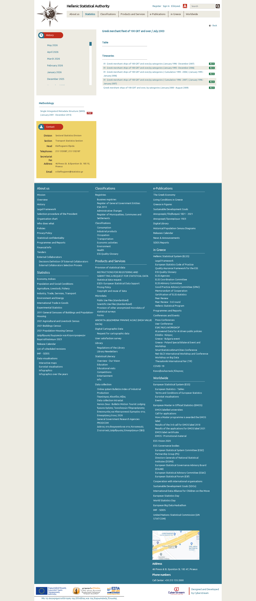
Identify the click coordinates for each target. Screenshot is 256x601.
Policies (41, 228)
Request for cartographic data (113, 333)
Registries (100, 194)
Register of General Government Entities (118, 203)
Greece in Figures (162, 204)
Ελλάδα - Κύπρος (164, 335)
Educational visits (106, 368)
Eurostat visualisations (51, 366)
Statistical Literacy (105, 356)
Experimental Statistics (49, 307)
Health (100, 250)
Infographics (45, 370)
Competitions (104, 372)
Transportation (105, 239)
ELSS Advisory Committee (168, 283)
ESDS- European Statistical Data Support (118, 283)
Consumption (104, 227)
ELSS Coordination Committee (171, 279)
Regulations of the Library (111, 348)
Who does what (45, 223)
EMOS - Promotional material (170, 436)
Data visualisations (47, 358)
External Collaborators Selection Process (60, 265)
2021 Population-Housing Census (55, 330)
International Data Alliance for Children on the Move (181, 490)
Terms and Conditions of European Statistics (178, 393)
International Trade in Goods (52, 303)
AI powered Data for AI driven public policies (178, 331)
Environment (104, 246)
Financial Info (44, 247)
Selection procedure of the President (57, 214)
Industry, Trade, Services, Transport (56, 293)
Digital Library (160, 223)
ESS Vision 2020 (162, 440)
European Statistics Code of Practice (174, 264)
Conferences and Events (166, 315)
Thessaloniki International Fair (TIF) (173, 361)
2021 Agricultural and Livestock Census (58, 321)
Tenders (41, 252)
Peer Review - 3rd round (167, 302)
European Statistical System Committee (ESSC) (179, 450)
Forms (100, 315)
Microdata (100, 295)
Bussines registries (106, 199)
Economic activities (107, 242)
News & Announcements (166, 238)
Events (158, 400)
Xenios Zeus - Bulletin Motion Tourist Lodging (121, 404)
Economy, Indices (46, 279)
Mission (41, 194)
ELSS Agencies (162, 276)
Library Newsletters (107, 351)
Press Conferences (164, 320)
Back (215, 25)
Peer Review (161, 298)
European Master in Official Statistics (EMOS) (177, 405)
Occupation (103, 235)
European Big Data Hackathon (169, 505)
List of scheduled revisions (51, 348)
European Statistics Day (166, 495)
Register (157, 6)
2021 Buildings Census (49, 325)
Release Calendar (46, 344)
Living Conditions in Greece (168, 199)
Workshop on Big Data (167, 357)
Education (102, 364)
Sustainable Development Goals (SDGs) (174, 486)
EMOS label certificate (167, 432)
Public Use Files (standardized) (113, 300)
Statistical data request (109, 279)
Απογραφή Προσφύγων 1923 (169, 218)
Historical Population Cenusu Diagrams (174, 228)
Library (99, 343)
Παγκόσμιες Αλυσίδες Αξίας (111, 396)
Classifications (103, 223)
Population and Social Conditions (55, 283)
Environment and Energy (50, 298)
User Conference (164, 324)
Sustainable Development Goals (170, 209)
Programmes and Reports (51, 242)
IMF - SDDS (43, 353)
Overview (42, 199)
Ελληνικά (175, 6)
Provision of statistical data (110, 267)
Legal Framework (46, 209)
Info (99, 379)
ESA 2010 (102, 207)
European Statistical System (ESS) (171, 384)
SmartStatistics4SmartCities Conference (176, 350)
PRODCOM (103, 423)
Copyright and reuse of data (112, 291)
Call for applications (165, 413)
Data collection (103, 384)
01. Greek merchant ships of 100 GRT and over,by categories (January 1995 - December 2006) (148, 68)
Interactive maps (48, 363)
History (41, 204)
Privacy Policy (44, 233)
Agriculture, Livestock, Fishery (53, 288)
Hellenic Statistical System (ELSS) (171, 256)
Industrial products (107, 231)
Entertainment (105, 376)
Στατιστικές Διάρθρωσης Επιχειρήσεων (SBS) (120, 430)
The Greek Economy (164, 194)
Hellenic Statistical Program (169, 306)
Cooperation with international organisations (177, 481)
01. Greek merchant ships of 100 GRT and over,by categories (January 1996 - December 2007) (148, 64)
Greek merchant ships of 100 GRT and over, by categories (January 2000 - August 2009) (146, 88)
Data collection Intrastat (110, 400)
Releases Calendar (163, 233)
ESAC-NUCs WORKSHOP (167, 327)
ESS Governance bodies (166, 445)
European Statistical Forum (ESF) (172, 476)
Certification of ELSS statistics (170, 294)
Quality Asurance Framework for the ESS (176, 268)
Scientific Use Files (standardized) (114, 304)
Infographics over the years (53, 374)
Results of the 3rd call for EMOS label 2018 (177, 425)
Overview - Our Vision (108, 361)
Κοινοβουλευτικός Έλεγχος (168, 371)
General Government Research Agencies (118, 419)
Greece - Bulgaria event (167, 339)
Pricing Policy (104, 287)
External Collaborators (49, 257)
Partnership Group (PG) (167, 454)
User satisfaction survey (108, 338)
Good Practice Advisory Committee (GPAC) (177, 287)
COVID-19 (158, 366)
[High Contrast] (185, 6)
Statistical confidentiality (50, 238)
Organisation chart (47, 218)
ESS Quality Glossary (107, 254)
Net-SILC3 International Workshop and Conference (181, 354)
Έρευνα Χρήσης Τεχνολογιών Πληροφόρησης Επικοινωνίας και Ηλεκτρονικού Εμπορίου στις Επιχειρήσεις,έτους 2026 (121, 412)
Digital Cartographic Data (109, 328)
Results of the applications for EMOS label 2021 (180, 428)
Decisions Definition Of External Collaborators (63, 261)
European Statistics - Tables (169, 389)
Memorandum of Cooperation (171, 291)
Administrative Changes (109, 211)
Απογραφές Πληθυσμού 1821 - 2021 (173, 214)
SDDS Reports (161, 242)
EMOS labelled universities (169, 410)
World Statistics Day (164, 500)
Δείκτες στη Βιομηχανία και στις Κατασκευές (120, 426)
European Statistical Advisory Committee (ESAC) (180, 473)
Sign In (166, 6)
